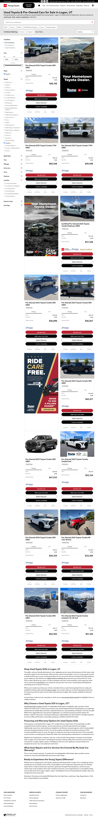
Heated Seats (51, 27)
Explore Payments (41, 103)
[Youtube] (47, 1)
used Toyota (40, 682)
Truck (12, 27)
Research (63, 5)
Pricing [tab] (34, 74)
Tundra (21, 32)
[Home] (6, 5)
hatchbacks (25, 17)
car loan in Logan (50, 690)
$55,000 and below (31, 27)
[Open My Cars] (92, 5)
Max (14, 56)
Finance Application (61, 795)
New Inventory (8, 795)
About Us (86, 5)
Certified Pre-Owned (10, 800)
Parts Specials (33, 803)
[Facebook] (42, 1)
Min (4, 56)
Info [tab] (49, 74)
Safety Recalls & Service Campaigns (74, 815)
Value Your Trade (60, 798)
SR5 (6, 27)
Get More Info (41, 95)
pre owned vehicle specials (70, 697)
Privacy (91, 815)
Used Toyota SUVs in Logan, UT (34, 706)
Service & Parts (71, 5)
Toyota (30, 32)
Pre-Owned (7, 798)
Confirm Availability (41, 106)
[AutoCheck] (29, 90)
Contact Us (83, 795)
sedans (18, 17)
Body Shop (79, 5)
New (44, 5)
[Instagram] (44, 1)
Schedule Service (29, 5)
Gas (42, 27)
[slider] (4, 65)
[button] (41, 70)
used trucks (7, 17)
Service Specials (33, 798)
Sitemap (86, 815)
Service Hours (33, 806)
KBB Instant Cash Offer (41, 99)
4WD (19, 27)
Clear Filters (39, 32)
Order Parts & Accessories (36, 800)
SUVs (13, 17)
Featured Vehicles (9, 803)
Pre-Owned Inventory (52, 5)
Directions (83, 798)
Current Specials (8, 806)
